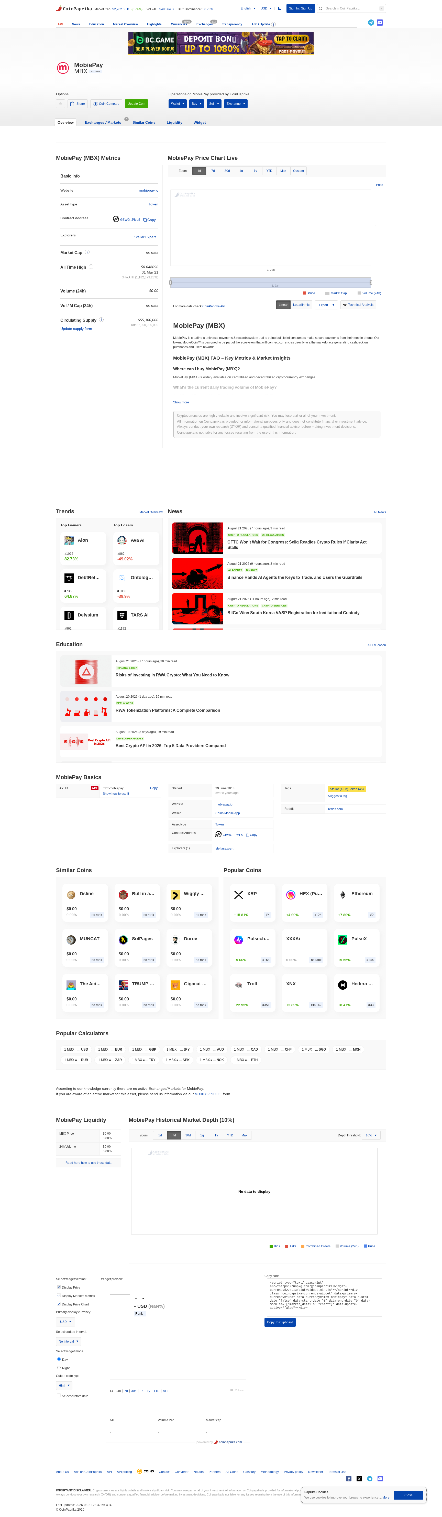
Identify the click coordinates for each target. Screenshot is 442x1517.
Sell (212, 104)
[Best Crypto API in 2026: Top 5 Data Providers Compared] (86, 741)
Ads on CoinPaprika (88, 1472)
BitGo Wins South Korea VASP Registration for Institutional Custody (293, 613)
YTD (269, 171)
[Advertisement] (221, 480)
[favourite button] (60, 103)
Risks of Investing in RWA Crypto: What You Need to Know (172, 675)
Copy (151, 220)
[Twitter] (362, 22)
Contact (164, 1472)
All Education (377, 645)
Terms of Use (337, 1472)
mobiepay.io (148, 190)
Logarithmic (301, 305)
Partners (214, 1472)
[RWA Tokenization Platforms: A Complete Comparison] (86, 706)
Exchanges (204, 24)
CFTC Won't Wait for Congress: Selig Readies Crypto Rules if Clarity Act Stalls (297, 545)
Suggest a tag (337, 796)
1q (241, 171)
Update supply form (76, 329)
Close (408, 1495)
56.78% (208, 9)
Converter (182, 1472)
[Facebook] (348, 1478)
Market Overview (125, 24)
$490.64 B (166, 9)
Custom (298, 171)
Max (283, 171)
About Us (62, 1472)
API (60, 24)
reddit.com (335, 809)
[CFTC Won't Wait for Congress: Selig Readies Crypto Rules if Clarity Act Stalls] (197, 538)
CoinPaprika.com (74, 8)
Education (96, 24)
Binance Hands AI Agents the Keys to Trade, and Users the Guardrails (294, 577)
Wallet (175, 104)
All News (380, 512)
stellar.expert (224, 848)
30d (227, 171)
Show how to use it (116, 794)
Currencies (179, 24)
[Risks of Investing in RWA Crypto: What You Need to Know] (86, 671)
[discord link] (380, 22)
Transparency (232, 24)
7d (213, 171)
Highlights (154, 24)
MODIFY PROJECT (208, 1094)
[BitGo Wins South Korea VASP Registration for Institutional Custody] (197, 608)
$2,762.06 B (120, 9)
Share (80, 104)
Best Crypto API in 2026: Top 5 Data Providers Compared (171, 746)
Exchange (234, 104)
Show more (181, 402)
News (76, 24)
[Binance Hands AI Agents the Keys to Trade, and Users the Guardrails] (197, 573)
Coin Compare (109, 104)
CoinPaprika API (213, 306)
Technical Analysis (360, 305)
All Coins (232, 1472)
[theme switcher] (279, 8)
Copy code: (272, 1276)
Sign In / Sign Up (300, 8)
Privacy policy (293, 1472)
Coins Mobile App (227, 813)
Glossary (249, 1472)
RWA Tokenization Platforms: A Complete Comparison (168, 710)
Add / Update (260, 24)
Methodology (270, 1472)
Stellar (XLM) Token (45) (347, 789)
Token (153, 204)
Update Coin (136, 104)
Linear (283, 305)
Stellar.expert (145, 237)
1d (199, 171)
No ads (199, 1472)
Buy (194, 104)
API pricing (124, 1472)
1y (255, 171)
